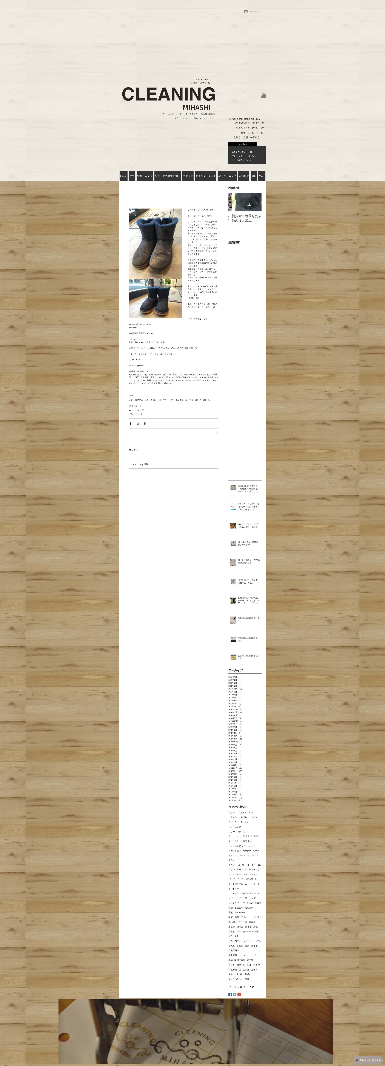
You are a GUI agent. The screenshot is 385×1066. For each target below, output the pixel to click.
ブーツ (240, 879)
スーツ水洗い (234, 850)
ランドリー (233, 888)
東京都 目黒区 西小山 (240, 926)
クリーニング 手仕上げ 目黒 (243, 836)
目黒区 (231, 945)
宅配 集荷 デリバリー (240, 917)
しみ (251, 812)
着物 (230, 960)
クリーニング (135, 405)
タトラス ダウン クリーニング (244, 855)
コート (252, 845)
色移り (240, 974)
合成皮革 (238, 907)
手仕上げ (243, 922)
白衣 (230, 936)
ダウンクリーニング (237, 869)
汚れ (239, 931)
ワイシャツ (233, 902)
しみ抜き (232, 817)
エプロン (253, 817)
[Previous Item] (233, 202)
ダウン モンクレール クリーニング (245, 864)
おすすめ (243, 812)
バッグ (231, 879)
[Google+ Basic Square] (239, 994)
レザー (231, 898)
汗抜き (231, 931)
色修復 (246, 969)
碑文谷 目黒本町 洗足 (240, 964)
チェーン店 (254, 869)
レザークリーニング (246, 898)
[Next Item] (256, 202)
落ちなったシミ (235, 979)
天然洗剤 (249, 907)
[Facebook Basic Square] (230, 994)
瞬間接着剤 (239, 960)
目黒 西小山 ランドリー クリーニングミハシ (166, 400)
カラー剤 (238, 822)
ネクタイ (253, 874)
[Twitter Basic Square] (234, 994)
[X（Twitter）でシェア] (137, 423)
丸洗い (250, 902)
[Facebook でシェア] (130, 423)
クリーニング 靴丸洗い (200, 400)
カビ (230, 822)
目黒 (236, 936)
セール (256, 850)
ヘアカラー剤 (251, 879)
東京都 (252, 922)
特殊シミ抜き (252, 931)
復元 (259, 917)
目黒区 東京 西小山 (247, 945)
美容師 (256, 964)
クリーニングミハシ (237, 845)
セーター (247, 850)
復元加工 (232, 922)
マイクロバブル (235, 883)
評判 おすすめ (136, 400)
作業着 (258, 902)
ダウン (231, 860)
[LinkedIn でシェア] (145, 423)
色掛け (231, 974)
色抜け (254, 969)
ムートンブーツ (136, 409)
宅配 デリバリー (137, 414)
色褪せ (248, 974)
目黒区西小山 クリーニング (242, 955)
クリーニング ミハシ (238, 831)
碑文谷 (250, 960)
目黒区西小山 (234, 950)
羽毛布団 (232, 969)
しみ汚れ (243, 817)
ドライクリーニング (237, 874)
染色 (255, 926)
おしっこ (232, 812)
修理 (230, 907)
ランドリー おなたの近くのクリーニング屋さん (245, 893)
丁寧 (243, 902)
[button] (263, 95)
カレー (248, 822)
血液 (247, 979)
